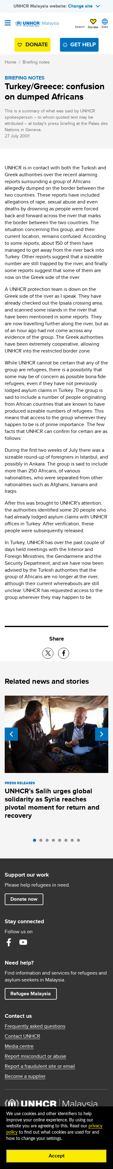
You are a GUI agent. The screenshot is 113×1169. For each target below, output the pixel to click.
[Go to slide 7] (74, 842)
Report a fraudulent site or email (40, 1066)
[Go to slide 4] (55, 842)
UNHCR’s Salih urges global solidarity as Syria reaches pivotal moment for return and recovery (52, 803)
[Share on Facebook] (63, 653)
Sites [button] (104, 26)
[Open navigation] (8, 23)
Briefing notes (36, 62)
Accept (57, 1155)
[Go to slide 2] (42, 842)
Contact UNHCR (22, 1036)
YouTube (23, 942)
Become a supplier (25, 1076)
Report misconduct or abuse (35, 1056)
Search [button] (80, 26)
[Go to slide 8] (80, 842)
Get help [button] (80, 45)
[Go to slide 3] (49, 842)
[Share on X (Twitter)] (47, 653)
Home (10, 62)
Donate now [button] (23, 899)
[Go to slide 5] (61, 842)
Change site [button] (80, 6)
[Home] (36, 24)
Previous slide (11, 734)
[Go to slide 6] (67, 842)
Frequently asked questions (35, 1026)
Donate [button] (93, 27)
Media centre (19, 1046)
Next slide (101, 734)
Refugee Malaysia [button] (33, 993)
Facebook (9, 942)
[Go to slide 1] (36, 842)
